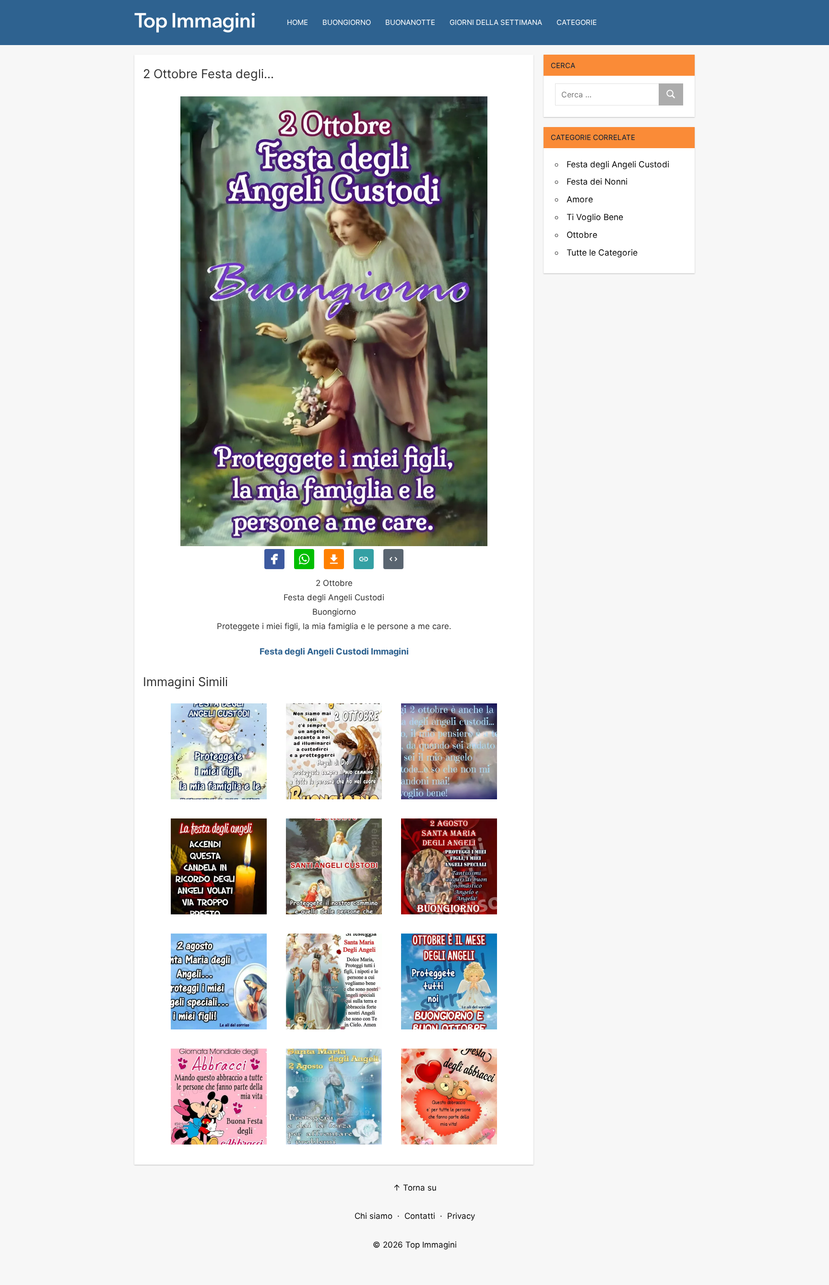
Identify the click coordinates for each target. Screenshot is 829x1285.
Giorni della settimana (496, 22)
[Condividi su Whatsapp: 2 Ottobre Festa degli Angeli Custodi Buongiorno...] (304, 559)
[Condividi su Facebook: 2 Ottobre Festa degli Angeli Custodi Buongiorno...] (274, 559)
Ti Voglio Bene (595, 217)
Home (297, 22)
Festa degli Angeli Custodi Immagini (334, 651)
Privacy (461, 1216)
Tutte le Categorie (602, 252)
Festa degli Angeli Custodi (618, 164)
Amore (580, 199)
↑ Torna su (415, 1187)
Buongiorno (346, 22)
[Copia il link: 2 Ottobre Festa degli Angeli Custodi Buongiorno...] (364, 559)
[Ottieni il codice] (393, 559)
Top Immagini (431, 1245)
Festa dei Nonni (597, 181)
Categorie (577, 22)
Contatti (419, 1216)
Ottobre (582, 235)
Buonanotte (410, 22)
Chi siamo (373, 1216)
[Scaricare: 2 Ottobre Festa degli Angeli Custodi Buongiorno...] (334, 559)
